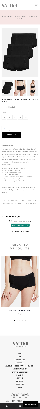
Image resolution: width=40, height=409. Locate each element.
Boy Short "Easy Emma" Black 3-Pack (20, 100)
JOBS (20, 387)
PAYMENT (19, 375)
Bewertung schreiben (20, 225)
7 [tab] (24, 320)
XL (25, 117)
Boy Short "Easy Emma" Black (20, 310)
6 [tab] (22, 320)
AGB (19, 357)
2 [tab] (16, 320)
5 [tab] (21, 320)
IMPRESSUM (19, 363)
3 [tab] (17, 320)
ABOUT (19, 354)
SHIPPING (19, 378)
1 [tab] (14, 320)
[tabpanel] (20, 287)
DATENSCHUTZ (19, 360)
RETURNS (19, 381)
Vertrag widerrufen (19, 372)
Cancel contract (30, 404)
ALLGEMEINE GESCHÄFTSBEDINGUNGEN (19, 366)
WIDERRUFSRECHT (20, 369)
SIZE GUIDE (20, 384)
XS (4, 117)
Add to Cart (11, 135)
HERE (36, 203)
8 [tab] (25, 320)
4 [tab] (19, 320)
